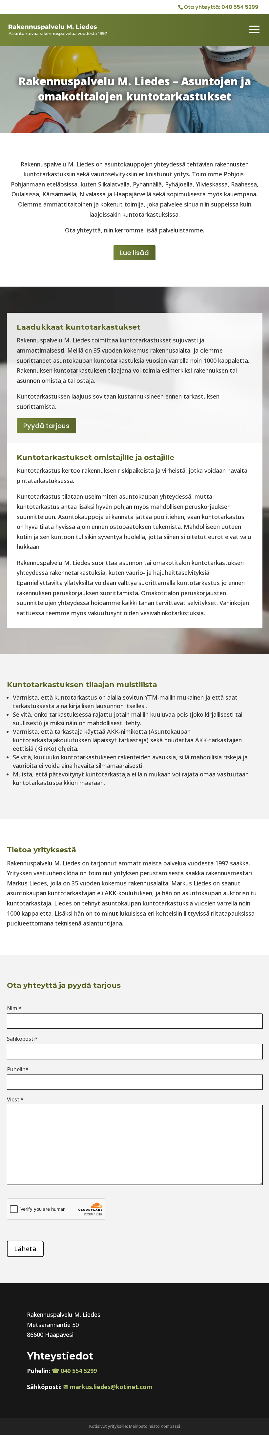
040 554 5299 (239, 7)
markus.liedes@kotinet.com (111, 1387)
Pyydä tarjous (46, 425)
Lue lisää (134, 252)
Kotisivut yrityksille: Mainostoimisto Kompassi (134, 1426)
